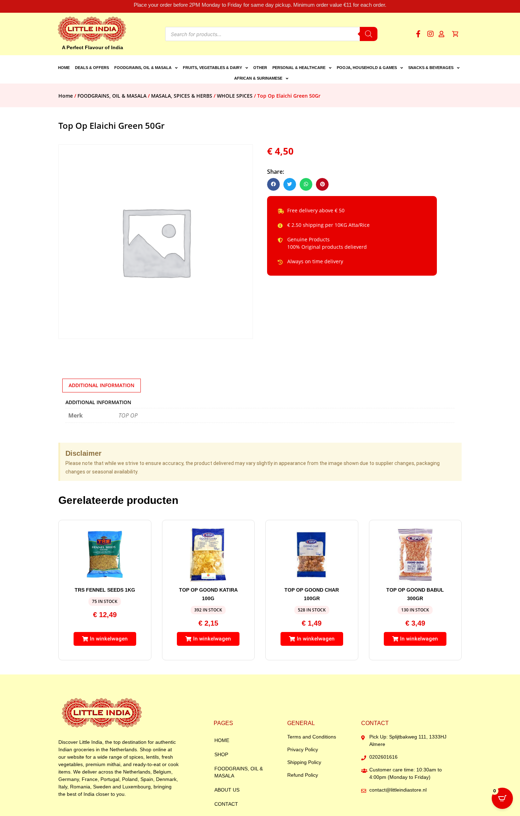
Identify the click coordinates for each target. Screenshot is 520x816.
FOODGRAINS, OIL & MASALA (143, 67)
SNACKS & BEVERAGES (430, 67)
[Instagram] (430, 34)
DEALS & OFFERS (92, 67)
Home (64, 67)
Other (260, 67)
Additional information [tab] (101, 385)
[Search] (368, 34)
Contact (226, 804)
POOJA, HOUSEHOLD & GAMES (367, 67)
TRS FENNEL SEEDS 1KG (105, 590)
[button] (273, 184)
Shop (221, 754)
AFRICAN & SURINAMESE (258, 78)
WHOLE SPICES (235, 95)
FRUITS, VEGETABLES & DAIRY (212, 67)
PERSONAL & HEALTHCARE (298, 67)
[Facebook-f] (418, 34)
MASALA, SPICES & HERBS (181, 95)
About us (226, 790)
